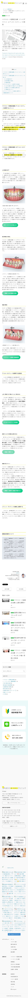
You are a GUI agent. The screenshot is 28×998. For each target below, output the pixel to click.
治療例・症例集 (14, 969)
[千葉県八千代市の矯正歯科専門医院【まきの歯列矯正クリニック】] (11, 3)
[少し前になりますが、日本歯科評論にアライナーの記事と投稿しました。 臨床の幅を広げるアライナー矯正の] (8, 914)
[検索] (24, 671)
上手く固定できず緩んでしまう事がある (13, 86)
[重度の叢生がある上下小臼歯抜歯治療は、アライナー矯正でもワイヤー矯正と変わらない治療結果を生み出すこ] (8, 877)
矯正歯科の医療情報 (7, 685)
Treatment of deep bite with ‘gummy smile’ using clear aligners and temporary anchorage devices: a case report (13, 54)
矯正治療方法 (6, 688)
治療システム (6, 692)
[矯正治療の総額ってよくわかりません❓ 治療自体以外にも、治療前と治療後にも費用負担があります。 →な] (8, 901)
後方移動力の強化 (8, 80)
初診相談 (13, 984)
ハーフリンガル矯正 (15, 959)
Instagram (14, 989)
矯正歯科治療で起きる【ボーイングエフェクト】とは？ (18, 640)
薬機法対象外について (8, 92)
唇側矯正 (13, 961)
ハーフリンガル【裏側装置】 (9, 681)
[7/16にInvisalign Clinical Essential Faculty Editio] (20, 926)
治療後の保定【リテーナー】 (9, 690)
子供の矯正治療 (6, 683)
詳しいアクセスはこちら (14, 803)
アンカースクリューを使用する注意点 (11, 84)
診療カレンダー (14, 826)
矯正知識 (13, 981)
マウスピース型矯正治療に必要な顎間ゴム (18, 602)
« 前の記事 (6, 589)
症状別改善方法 (14, 976)
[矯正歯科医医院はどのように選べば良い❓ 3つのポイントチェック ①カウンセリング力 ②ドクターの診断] (8, 926)
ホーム (4, 9)
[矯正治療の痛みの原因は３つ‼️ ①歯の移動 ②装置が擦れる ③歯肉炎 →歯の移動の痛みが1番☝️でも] (20, 877)
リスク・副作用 (14, 979)
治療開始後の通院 (7, 687)
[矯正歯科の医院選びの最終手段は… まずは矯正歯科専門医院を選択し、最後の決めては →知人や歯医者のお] (8, 889)
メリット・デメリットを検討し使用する (12, 91)
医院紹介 (13, 974)
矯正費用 (13, 952)
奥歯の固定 (7, 82)
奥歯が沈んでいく (8, 89)
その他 (4, 694)
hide (15, 69)
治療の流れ (13, 947)
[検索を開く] (23, 3)
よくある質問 (14, 949)
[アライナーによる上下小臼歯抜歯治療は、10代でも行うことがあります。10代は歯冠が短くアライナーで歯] (20, 889)
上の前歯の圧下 (8, 79)
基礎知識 (9, 9)
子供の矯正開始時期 (15, 967)
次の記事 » (21, 589)
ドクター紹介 (14, 941)
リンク (12, 986)
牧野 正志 (17, 572)
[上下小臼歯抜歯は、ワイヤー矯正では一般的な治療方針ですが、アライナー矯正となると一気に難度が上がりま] (20, 901)
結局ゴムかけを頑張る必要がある (12, 87)
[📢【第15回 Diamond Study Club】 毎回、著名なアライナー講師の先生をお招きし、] (20, 914)
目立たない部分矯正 (15, 964)
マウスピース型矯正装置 (8, 679)
